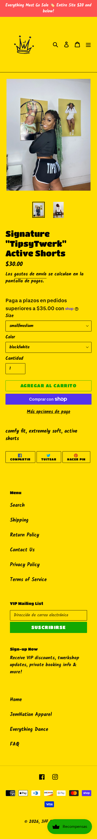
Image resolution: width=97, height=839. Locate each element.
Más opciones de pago (48, 412)
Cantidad (14, 358)
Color (10, 337)
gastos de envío (30, 274)
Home (16, 700)
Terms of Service (28, 580)
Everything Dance (29, 730)
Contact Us (22, 550)
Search (17, 505)
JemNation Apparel (31, 715)
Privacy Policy (25, 565)
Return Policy (24, 535)
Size (9, 316)
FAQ (14, 745)
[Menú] (88, 44)
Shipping (19, 520)
